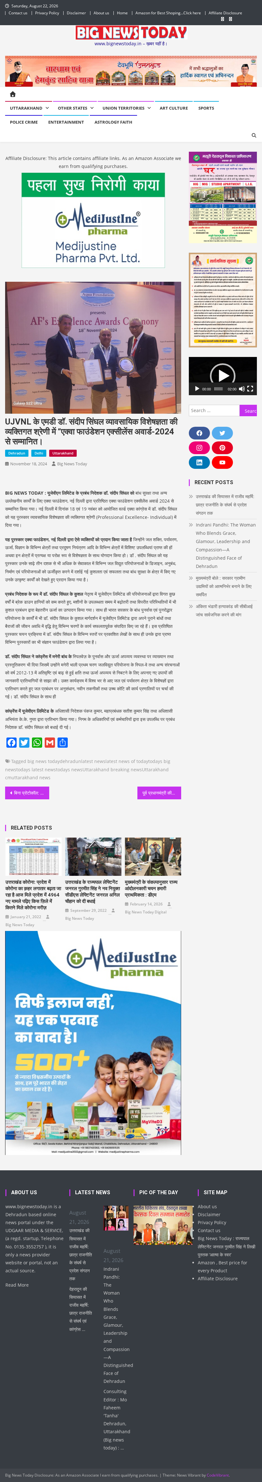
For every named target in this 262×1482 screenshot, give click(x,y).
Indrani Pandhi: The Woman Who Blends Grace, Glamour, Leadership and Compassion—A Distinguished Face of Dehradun (226, 545)
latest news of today (126, 761)
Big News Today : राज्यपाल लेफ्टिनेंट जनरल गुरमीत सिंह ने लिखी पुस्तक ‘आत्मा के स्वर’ (226, 1246)
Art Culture (174, 108)
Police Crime (24, 122)
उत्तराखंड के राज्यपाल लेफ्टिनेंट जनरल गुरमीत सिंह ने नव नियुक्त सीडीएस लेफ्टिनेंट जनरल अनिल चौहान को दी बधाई (92, 891)
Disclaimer (76, 13)
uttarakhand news (31, 777)
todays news (69, 769)
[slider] (218, 388)
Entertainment (66, 122)
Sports (206, 108)
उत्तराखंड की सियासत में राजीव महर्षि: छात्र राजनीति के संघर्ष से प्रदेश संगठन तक (225, 504)
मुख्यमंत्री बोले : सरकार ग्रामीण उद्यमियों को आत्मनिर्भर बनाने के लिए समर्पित (223, 586)
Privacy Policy (47, 13)
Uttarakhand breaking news (112, 769)
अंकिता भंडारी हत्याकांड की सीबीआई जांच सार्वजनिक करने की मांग (224, 610)
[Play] (197, 389)
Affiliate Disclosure (225, 13)
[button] (222, 376)
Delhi (39, 453)
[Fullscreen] (250, 389)
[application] (223, 376)
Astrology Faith (113, 122)
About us (101, 13)
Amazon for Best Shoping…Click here (168, 13)
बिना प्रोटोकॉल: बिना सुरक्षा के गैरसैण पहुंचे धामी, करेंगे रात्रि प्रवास (31, 793)
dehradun (70, 761)
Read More (17, 1285)
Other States (72, 108)
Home (122, 13)
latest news (93, 761)
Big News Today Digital (145, 912)
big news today (43, 761)
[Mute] (242, 389)
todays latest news (36, 769)
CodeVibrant (218, 1475)
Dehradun (16, 453)
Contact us (18, 13)
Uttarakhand (26, 108)
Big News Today (72, 464)
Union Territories (123, 108)
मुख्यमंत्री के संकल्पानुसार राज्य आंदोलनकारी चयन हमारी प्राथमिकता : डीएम (151, 888)
